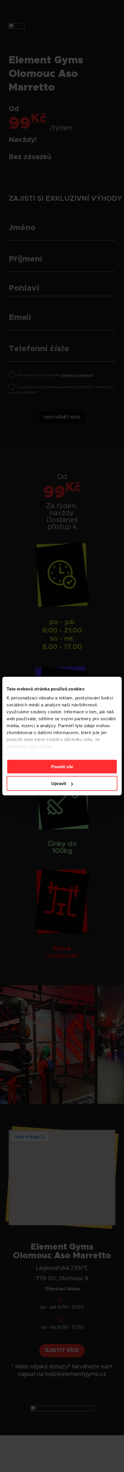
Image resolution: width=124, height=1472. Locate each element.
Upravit (58, 783)
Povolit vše (62, 766)
